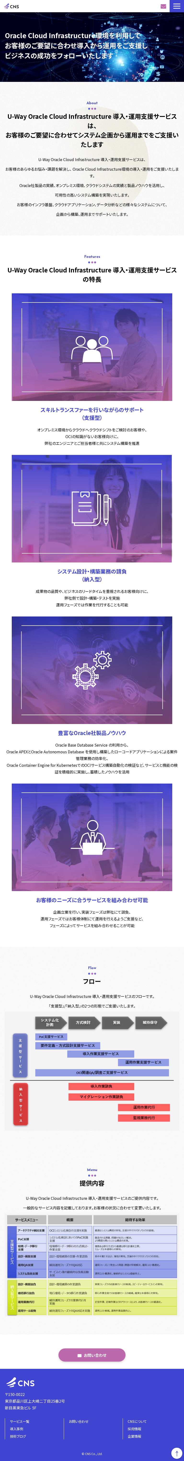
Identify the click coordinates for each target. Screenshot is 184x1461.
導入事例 (16, 1428)
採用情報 (134, 1428)
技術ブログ (18, 1436)
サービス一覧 (19, 1421)
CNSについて (137, 1421)
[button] (177, 6)
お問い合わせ (164, 6)
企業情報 (134, 1436)
